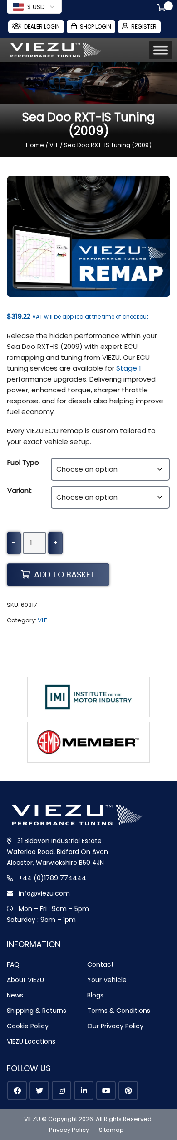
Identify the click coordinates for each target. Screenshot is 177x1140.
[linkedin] (83, 1090)
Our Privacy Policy (115, 1025)
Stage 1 (128, 368)
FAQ (13, 964)
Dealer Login (42, 26)
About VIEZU (25, 979)
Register (144, 26)
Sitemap (111, 1130)
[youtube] (106, 1090)
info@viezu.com (44, 893)
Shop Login (95, 26)
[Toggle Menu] (160, 50)
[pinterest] (128, 1090)
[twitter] (39, 1090)
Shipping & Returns (36, 1010)
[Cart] (163, 8)
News (15, 995)
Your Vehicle (107, 979)
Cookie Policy (28, 1025)
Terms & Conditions (118, 1010)
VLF (54, 145)
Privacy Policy (69, 1130)
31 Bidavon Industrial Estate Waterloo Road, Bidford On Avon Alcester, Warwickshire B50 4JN (57, 851)
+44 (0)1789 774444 (52, 877)
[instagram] (61, 1090)
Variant (19, 490)
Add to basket (64, 574)
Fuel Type (23, 462)
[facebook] (17, 1090)
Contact (100, 964)
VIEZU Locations (31, 1041)
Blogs (95, 995)
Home (35, 145)
